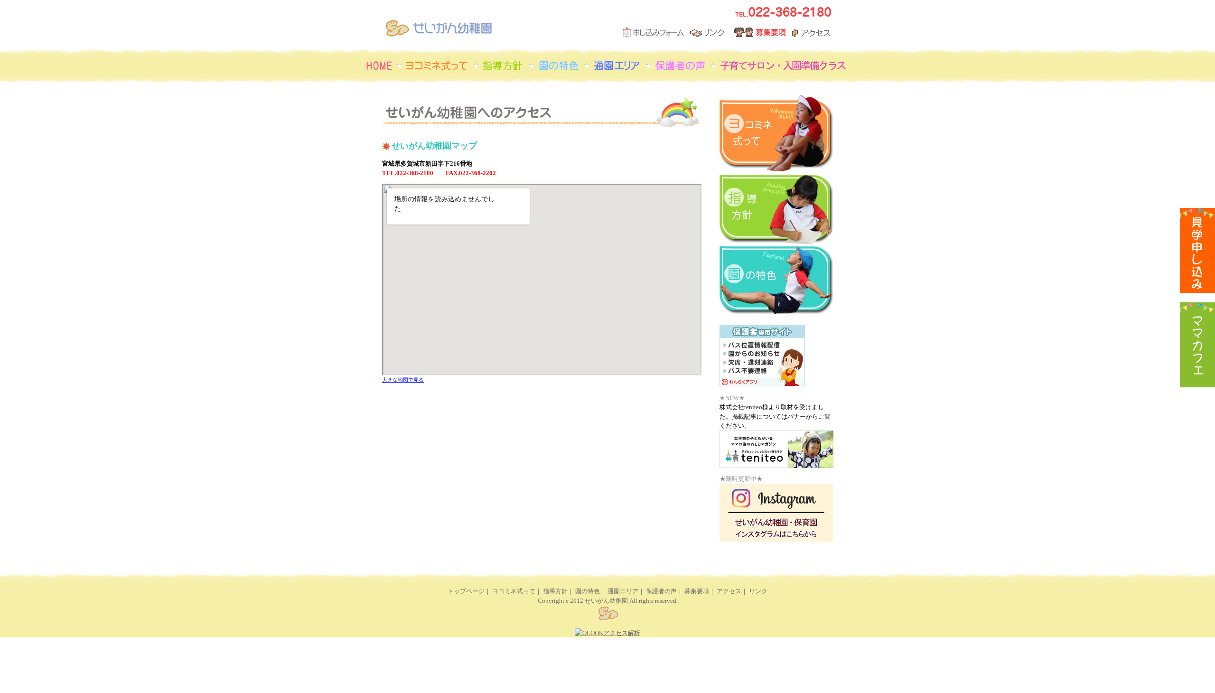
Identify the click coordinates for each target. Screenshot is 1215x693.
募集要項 (696, 591)
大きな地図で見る (403, 380)
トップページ (466, 591)
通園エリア (623, 591)
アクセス (729, 591)
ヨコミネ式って (513, 591)
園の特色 (587, 591)
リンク (758, 591)
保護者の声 (661, 591)
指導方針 (555, 591)
